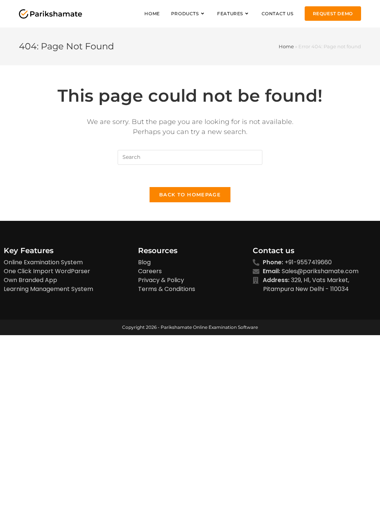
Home (286, 46)
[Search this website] (190, 156)
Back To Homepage (190, 194)
